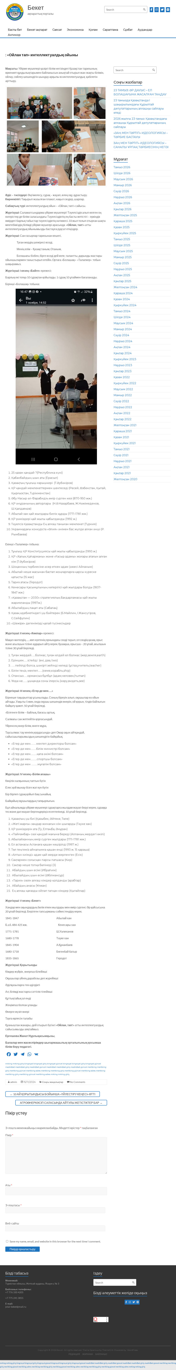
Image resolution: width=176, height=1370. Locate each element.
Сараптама (110, 29)
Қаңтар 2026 (122, 209)
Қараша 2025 (123, 221)
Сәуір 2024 (121, 335)
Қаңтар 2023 (122, 371)
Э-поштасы (13, 1205)
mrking (8, 1063)
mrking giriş (18, 1063)
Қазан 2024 (122, 299)
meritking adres (33, 1070)
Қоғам (93, 29)
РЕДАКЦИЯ (74, 1354)
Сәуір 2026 (121, 191)
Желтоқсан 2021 (125, 425)
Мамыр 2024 (123, 329)
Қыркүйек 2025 (125, 233)
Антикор (14, 35)
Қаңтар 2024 (122, 353)
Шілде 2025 (122, 245)
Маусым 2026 (123, 179)
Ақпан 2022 (122, 413)
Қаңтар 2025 (122, 281)
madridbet (10, 1067)
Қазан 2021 (121, 437)
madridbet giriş (22, 1067)
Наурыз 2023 (123, 365)
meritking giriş (57, 1070)
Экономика (75, 29)
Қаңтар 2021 (122, 473)
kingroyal (28, 1063)
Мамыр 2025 (123, 257)
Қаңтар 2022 (122, 419)
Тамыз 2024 (122, 311)
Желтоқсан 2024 (125, 287)
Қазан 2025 (122, 227)
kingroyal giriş (40, 1063)
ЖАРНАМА (87, 1354)
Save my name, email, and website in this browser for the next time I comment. (55, 1241)
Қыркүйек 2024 (125, 305)
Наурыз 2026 (123, 197)
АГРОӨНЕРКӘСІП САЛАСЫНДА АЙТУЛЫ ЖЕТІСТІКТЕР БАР (61, 1102)
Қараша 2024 (123, 293)
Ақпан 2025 (122, 275)
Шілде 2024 (122, 317)
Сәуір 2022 (121, 401)
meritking (92, 1067)
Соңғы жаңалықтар (52, 1081)
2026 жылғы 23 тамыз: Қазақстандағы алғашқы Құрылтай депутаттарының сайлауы (140, 123)
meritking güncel (18, 1070)
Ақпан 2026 (122, 203)
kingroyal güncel (54, 1063)
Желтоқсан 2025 (125, 215)
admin (13, 1081)
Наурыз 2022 (123, 407)
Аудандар (145, 29)
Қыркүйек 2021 (125, 443)
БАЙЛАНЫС (101, 1354)
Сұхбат (128, 29)
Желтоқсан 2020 (125, 479)
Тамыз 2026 (122, 167)
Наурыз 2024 (123, 341)
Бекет (36, 7)
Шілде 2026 (122, 173)
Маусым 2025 (123, 251)
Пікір (9, 1135)
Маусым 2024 (123, 323)
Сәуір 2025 (121, 263)
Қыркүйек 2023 (125, 359)
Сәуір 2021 (121, 455)
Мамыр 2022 (123, 395)
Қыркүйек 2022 (125, 383)
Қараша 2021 (123, 431)
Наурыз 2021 (122, 461)
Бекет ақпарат (37, 29)
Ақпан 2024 (122, 347)
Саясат (57, 29)
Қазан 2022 (122, 377)
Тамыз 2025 (122, 239)
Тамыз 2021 (122, 449)
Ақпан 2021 (122, 467)
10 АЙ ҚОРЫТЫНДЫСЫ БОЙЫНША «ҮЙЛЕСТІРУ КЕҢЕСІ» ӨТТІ (52, 1094)
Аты (8, 1185)
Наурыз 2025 (123, 269)
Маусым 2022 (123, 389)
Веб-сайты (12, 1223)
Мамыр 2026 (123, 185)
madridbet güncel (38, 1067)
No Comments (77, 1081)
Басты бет (15, 29)
